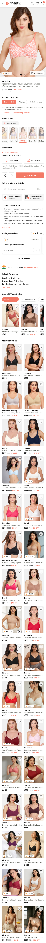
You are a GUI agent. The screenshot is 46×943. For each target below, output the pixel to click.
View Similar (38, 73)
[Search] (32, 3)
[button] (2, 3)
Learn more (6, 113)
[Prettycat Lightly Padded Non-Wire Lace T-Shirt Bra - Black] (12, 357)
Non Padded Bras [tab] (28, 299)
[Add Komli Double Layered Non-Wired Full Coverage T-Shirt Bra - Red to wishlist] (20, 684)
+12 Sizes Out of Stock (10, 152)
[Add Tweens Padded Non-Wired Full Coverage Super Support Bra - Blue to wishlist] (41, 422)
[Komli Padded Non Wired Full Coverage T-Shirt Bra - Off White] (12, 432)
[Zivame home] (13, 3)
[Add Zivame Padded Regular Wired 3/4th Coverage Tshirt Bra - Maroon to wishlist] (20, 871)
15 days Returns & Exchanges (36, 197)
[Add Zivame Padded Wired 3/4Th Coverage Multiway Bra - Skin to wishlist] (20, 909)
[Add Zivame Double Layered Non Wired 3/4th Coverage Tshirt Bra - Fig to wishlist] (41, 796)
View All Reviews (23, 258)
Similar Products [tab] (10, 299)
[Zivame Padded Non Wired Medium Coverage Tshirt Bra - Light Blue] (12, 469)
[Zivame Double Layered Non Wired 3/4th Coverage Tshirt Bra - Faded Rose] (10, 315)
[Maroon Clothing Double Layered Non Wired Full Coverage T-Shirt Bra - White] (12, 395)
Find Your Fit (35, 161)
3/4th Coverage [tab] (36, 102)
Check (39, 189)
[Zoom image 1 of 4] (23, 42)
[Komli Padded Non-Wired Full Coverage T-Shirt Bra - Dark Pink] (12, 582)
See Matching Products (21, 113)
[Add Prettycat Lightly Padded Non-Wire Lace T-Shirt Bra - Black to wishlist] (20, 347)
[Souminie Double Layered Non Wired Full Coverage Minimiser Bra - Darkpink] (12, 507)
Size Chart (14, 161)
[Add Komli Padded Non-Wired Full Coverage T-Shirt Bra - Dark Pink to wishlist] (20, 572)
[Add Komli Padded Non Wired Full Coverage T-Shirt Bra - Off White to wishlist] (20, 422)
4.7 (6, 73)
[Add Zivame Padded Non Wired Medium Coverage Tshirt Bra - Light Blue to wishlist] (20, 459)
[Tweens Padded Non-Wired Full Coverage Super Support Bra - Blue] (34, 432)
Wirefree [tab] (22, 102)
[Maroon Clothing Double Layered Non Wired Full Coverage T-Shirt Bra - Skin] (34, 395)
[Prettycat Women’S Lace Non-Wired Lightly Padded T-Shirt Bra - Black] (34, 357)
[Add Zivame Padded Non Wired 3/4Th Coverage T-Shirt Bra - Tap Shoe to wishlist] (20, 647)
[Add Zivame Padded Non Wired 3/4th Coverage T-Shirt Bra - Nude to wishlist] (41, 534)
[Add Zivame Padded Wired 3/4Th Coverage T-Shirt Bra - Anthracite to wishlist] (41, 834)
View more (6, 227)
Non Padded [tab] (9, 102)
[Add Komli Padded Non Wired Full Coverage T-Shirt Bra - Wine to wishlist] (20, 721)
